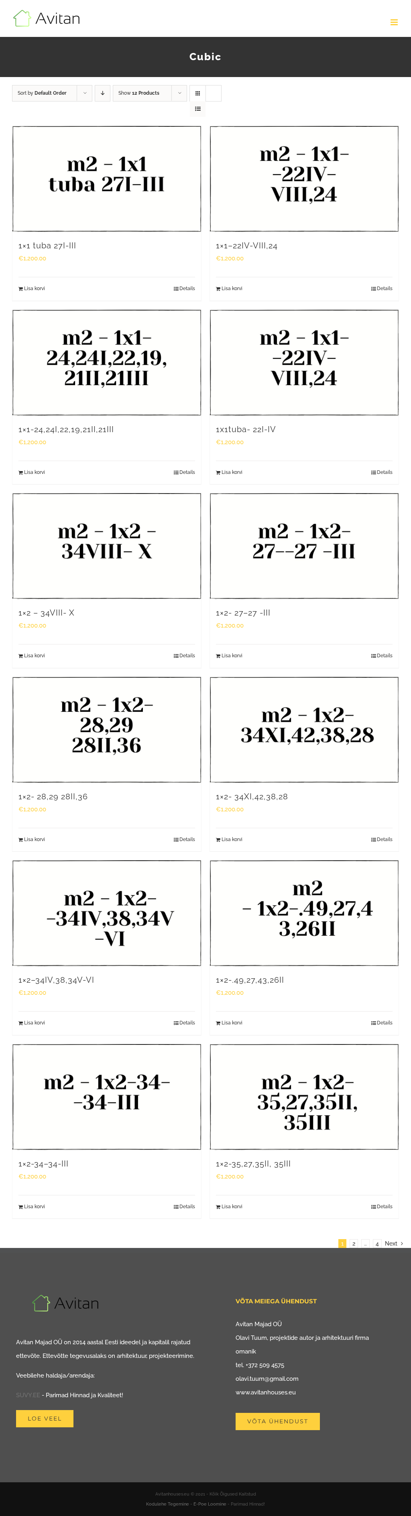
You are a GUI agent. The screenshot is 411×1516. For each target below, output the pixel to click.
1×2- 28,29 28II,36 (53, 796)
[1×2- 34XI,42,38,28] (304, 730)
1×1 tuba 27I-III (47, 245)
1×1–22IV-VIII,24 (247, 245)
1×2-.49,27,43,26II (250, 980)
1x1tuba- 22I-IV (246, 429)
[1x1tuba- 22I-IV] (304, 363)
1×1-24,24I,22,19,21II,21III (66, 429)
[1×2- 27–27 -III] (304, 546)
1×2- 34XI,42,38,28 (252, 796)
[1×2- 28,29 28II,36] (106, 730)
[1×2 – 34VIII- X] (106, 546)
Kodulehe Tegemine (167, 1504)
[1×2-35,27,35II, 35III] (304, 1097)
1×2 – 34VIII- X (46, 613)
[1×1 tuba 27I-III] (106, 179)
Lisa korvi (34, 288)
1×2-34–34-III (43, 1163)
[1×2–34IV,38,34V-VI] (106, 913)
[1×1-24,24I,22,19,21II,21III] (106, 363)
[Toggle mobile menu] (395, 22)
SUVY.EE (28, 1395)
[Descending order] (102, 93)
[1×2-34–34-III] (106, 1097)
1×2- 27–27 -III (243, 613)
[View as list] (198, 109)
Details (187, 288)
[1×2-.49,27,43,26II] (304, 913)
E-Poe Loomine (209, 1504)
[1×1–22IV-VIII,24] (304, 179)
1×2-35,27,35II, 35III (253, 1163)
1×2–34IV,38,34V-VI (56, 980)
